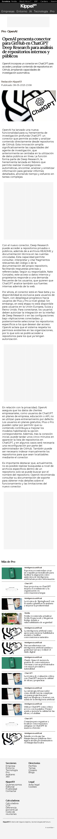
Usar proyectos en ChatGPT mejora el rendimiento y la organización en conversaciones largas (37, 589)
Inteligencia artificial (33, 567)
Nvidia (14, 1)
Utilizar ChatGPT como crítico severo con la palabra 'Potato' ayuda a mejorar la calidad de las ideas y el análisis (39, 710)
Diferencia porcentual (12, 809)
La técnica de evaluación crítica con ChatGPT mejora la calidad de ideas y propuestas (39, 678)
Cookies (32, 787)
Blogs (31, 772)
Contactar (11, 791)
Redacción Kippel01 (11, 81)
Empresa (10, 766)
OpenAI (12, 31)
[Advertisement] (28, 23)
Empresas (7, 11)
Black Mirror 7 (25, 1)
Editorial (10, 787)
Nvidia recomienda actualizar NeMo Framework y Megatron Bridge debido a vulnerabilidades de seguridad (38, 619)
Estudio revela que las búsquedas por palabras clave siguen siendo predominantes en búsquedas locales (38, 739)
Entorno (21, 11)
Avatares (10, 775)
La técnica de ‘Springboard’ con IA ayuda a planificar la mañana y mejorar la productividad (39, 603)
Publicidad (11, 789)
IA (30, 11)
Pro (52, 11)
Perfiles (32, 766)
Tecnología (41, 11)
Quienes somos (14, 785)
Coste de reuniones (11, 813)
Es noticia (6, 1)
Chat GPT (28, 583)
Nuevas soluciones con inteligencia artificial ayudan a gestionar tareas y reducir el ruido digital (38, 648)
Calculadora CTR (12, 804)
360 (8, 777)
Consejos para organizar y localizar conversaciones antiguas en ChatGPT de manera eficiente (36, 724)
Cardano (44, 1)
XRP (36, 1)
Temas (31, 768)
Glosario (32, 770)
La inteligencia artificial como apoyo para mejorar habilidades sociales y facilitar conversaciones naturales (39, 634)
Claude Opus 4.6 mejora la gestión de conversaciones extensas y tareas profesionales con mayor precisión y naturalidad (39, 664)
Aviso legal (34, 785)
